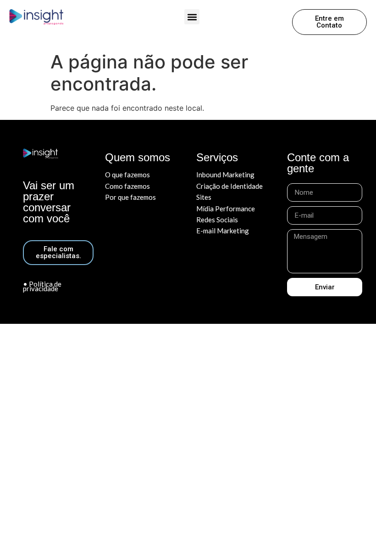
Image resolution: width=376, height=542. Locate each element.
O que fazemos (127, 174)
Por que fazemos (130, 197)
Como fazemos (127, 186)
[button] (191, 16)
